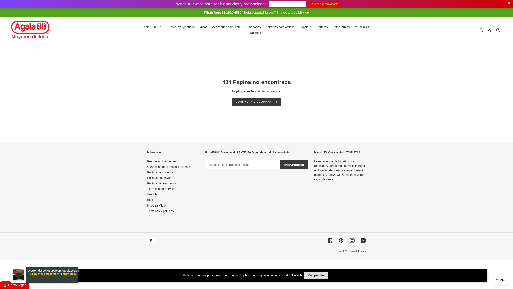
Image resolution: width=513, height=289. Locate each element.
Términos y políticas (160, 211)
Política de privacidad (161, 172)
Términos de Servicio (161, 188)
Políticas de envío (159, 177)
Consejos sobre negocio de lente (168, 166)
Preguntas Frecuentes (161, 161)
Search (152, 194)
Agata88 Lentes (357, 251)
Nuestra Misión (157, 205)
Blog (150, 199)
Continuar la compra (253, 101)
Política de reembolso (161, 183)
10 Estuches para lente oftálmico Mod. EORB (53, 273)
